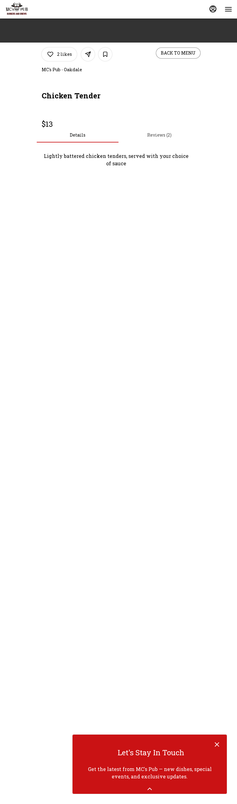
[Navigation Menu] (228, 9)
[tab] (77, 135)
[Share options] (88, 54)
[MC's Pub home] (32, 9)
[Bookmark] (105, 54)
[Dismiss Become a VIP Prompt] (217, 744)
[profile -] (213, 9)
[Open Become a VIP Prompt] (149, 789)
